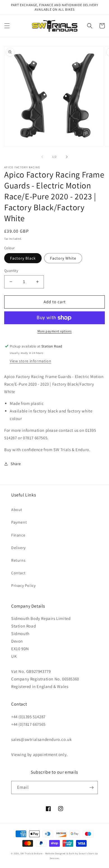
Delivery (18, 547)
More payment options (54, 331)
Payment (19, 522)
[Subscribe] (91, 787)
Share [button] (16, 463)
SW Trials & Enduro (31, 853)
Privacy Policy (23, 585)
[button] (7, 26)
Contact (18, 572)
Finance (18, 535)
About (16, 509)
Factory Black (23, 258)
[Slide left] (42, 157)
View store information (30, 360)
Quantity (11, 270)
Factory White (63, 258)
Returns (18, 560)
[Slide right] (67, 157)
